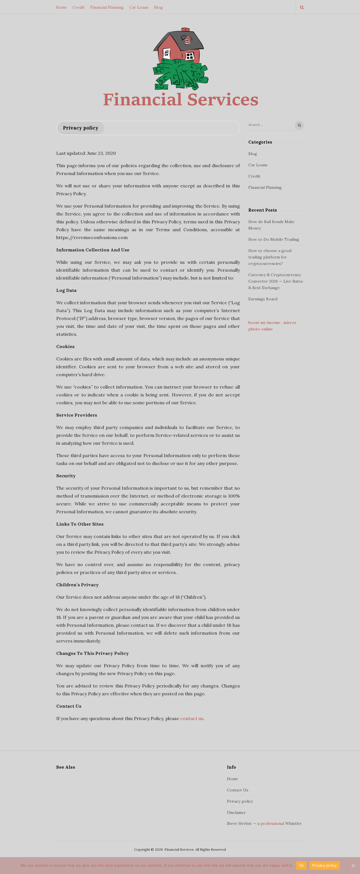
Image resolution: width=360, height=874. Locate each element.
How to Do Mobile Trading (273, 239)
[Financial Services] (180, 68)
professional (272, 823)
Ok (301, 865)
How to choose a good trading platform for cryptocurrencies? (269, 257)
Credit (79, 7)
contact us (191, 718)
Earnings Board (262, 298)
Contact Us (237, 790)
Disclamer (236, 812)
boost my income (264, 322)
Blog (158, 7)
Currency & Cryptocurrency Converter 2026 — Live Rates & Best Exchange (275, 281)
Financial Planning (107, 7)
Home (61, 7)
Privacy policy (240, 801)
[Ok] (353, 865)
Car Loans (138, 7)
